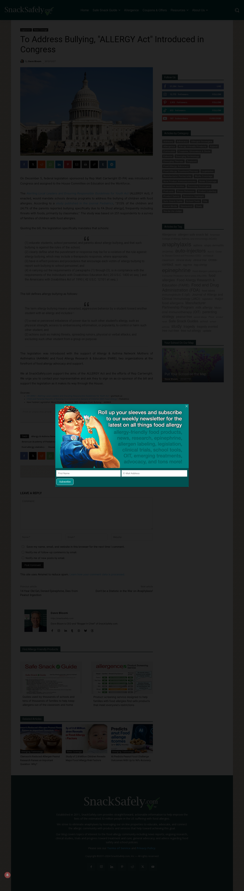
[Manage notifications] (7, 875)
